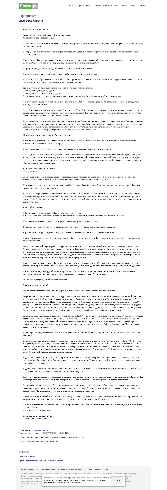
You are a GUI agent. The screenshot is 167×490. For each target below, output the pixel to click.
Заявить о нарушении (75, 438)
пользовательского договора (118, 473)
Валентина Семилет (31, 20)
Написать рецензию (27, 456)
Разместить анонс (58, 438)
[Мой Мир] (65, 433)
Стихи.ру (97, 469)
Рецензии (97, 6)
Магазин (114, 6)
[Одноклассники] (63, 433)
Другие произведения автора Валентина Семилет (38, 441)
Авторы (72, 6)
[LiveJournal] (68, 433)
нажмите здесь (77, 483)
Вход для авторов (139, 6)
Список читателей (26, 438)
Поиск (106, 6)
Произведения (84, 6)
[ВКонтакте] (60, 433)
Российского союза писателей (78, 486)
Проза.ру (106, 469)
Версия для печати (42, 438)
